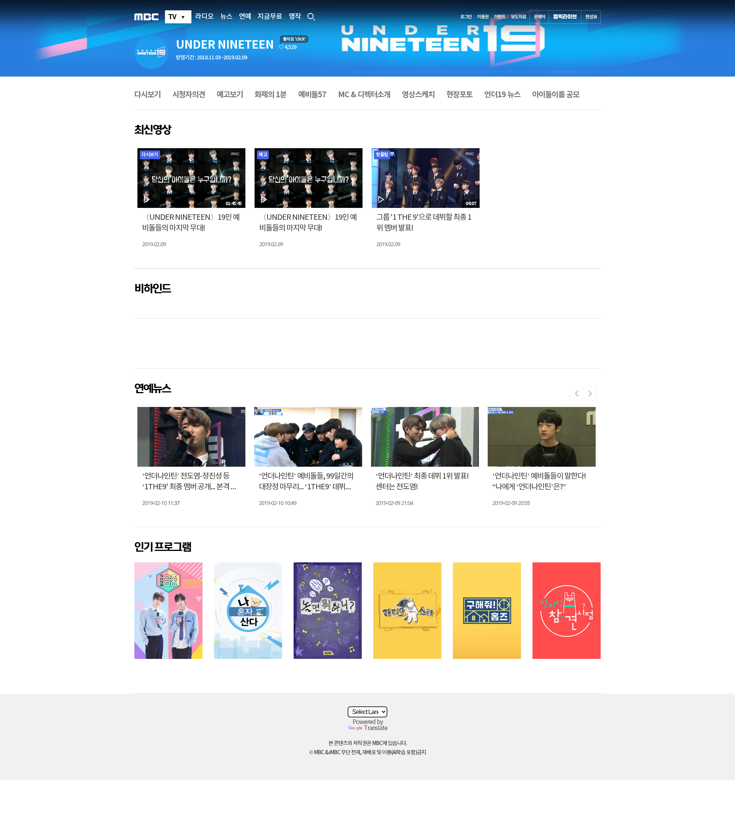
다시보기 (147, 95)
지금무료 (270, 16)
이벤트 (499, 17)
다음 (590, 393)
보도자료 (518, 17)
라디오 (204, 16)
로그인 (466, 17)
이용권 (482, 17)
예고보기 (230, 95)
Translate (375, 728)
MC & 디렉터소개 (364, 95)
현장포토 (459, 95)
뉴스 (226, 16)
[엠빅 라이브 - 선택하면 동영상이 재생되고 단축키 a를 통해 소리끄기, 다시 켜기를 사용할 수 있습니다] (565, 17)
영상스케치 (418, 95)
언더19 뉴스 (502, 95)
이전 (576, 393)
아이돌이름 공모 (555, 95)
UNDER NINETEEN (225, 45)
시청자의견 (188, 95)
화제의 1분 (270, 95)
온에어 (539, 17)
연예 (245, 16)
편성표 (591, 17)
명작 (295, 16)
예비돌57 (312, 95)
